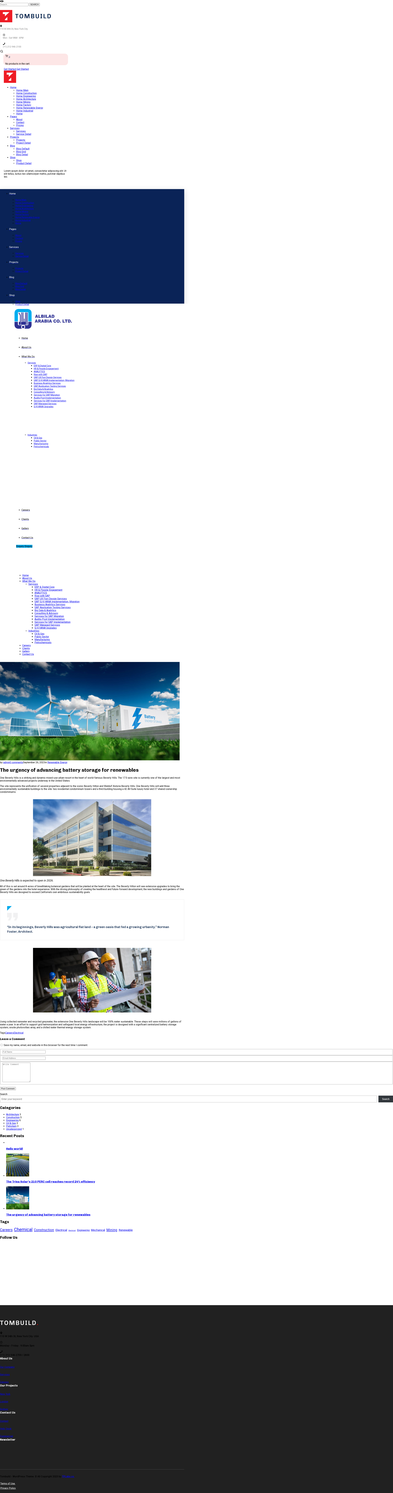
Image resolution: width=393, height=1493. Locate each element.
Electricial (72, 1231)
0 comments (16, 762)
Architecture (12, 1114)
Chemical (23, 1229)
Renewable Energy (57, 762)
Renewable (126, 1230)
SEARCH (34, 4)
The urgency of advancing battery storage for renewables (48, 1214)
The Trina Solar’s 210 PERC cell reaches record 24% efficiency (50, 1181)
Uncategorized (14, 1129)
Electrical (18, 1032)
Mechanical (98, 1230)
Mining (111, 1230)
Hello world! (14, 1148)
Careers (9, 1032)
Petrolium (11, 1126)
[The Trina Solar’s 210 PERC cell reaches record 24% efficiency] (17, 1175)
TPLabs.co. (68, 1476)
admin (6, 762)
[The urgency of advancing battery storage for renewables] (17, 1208)
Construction (13, 1117)
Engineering (12, 1120)
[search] (1, 52)
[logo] (25, 21)
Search (3, 1094)
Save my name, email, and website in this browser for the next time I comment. (46, 1045)
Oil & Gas (11, 1123)
